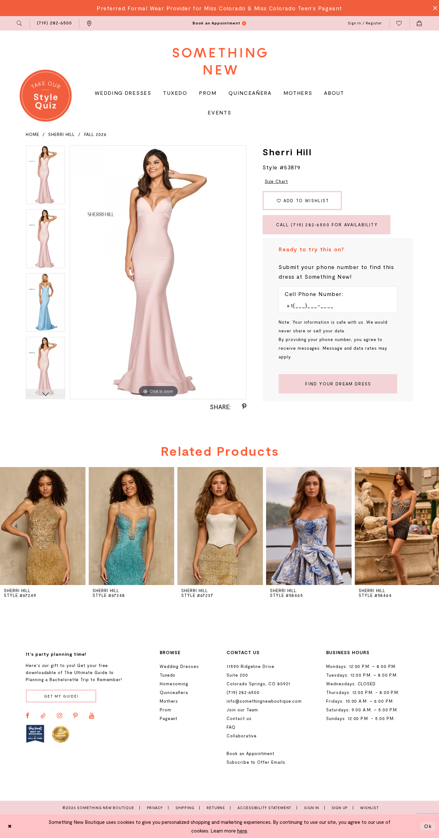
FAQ (231, 727)
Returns (216, 808)
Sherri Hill (61, 134)
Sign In (311, 808)
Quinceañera (174, 692)
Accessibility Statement (264, 808)
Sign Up (340, 808)
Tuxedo (168, 675)
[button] (20, 23)
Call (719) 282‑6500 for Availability (327, 224)
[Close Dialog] (10, 826)
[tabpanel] (45, 177)
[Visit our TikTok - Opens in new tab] (43, 715)
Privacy (155, 808)
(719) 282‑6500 (243, 692)
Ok (428, 826)
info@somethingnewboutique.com (264, 701)
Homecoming (174, 683)
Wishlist (369, 808)
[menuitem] (20, 23)
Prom (165, 709)
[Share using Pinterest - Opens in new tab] (244, 406)
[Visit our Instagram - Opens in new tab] (59, 715)
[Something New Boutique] (220, 61)
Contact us (239, 718)
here (242, 830)
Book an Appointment (250, 753)
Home (32, 134)
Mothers (169, 701)
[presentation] (42, 526)
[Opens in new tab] (35, 733)
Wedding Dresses (179, 666)
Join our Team (242, 709)
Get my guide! (61, 696)
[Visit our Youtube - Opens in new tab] (91, 715)
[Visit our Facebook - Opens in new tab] (27, 715)
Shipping (184, 808)
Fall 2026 (95, 134)
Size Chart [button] (276, 181)
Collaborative (242, 735)
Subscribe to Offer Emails (256, 762)
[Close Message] (433, 8)
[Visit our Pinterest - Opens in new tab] (75, 715)
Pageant (169, 718)
